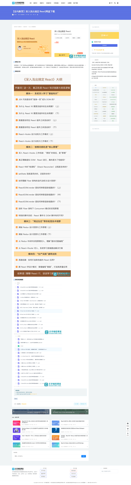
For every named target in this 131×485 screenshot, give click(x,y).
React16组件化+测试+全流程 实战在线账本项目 (73, 421)
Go (113, 87)
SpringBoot (104, 99)
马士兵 (104, 120)
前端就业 (96, 106)
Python (104, 97)
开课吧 (104, 113)
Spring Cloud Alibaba (95, 102)
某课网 (104, 116)
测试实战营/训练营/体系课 (113, 116)
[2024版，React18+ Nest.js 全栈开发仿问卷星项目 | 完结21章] (55, 437)
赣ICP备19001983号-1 (92, 482)
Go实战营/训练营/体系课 (96, 90)
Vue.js (96, 104)
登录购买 (104, 45)
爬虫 (96, 118)
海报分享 (83, 404)
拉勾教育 (96, 116)
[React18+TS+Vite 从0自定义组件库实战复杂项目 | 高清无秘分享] (16, 423)
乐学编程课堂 (46, 482)
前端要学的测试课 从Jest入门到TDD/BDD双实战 (34, 443)
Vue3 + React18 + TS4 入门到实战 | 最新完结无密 (34, 435)
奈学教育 (104, 111)
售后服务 (73, 476)
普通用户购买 (97, 42)
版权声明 (43, 473)
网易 (104, 118)
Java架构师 (104, 92)
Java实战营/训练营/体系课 (95, 92)
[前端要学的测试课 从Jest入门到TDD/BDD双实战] (16, 445)
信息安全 (104, 104)
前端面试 (113, 106)
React (16, 398)
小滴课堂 (113, 111)
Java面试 (113, 92)
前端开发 (25, 26)
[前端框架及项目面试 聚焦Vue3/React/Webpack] (55, 430)
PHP (96, 97)
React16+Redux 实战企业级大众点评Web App (72, 443)
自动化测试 (113, 118)
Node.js (112, 94)
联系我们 (43, 476)
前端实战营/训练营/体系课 (113, 104)
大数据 (95, 111)
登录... (16, 456)
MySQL (104, 94)
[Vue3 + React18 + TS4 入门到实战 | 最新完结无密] (16, 437)
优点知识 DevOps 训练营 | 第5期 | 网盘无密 (102, 65)
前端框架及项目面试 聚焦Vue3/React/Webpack (72, 428)
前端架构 (104, 106)
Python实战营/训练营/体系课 (113, 97)
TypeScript (104, 101)
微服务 (113, 113)
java (104, 90)
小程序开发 (96, 113)
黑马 (113, 120)
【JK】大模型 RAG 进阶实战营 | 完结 (100, 62)
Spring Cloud (113, 99)
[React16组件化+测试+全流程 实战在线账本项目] (55, 423)
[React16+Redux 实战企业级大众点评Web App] (55, 445)
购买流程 (73, 470)
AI (95, 87)
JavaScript (113, 90)
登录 (111, 3)
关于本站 (43, 470)
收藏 (77, 404)
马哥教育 (96, 120)
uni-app (113, 101)
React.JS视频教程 (21, 14)
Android (104, 87)
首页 (21, 26)
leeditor (15, 14)
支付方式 (73, 473)
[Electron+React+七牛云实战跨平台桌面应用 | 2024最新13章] (16, 430)
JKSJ (96, 94)
